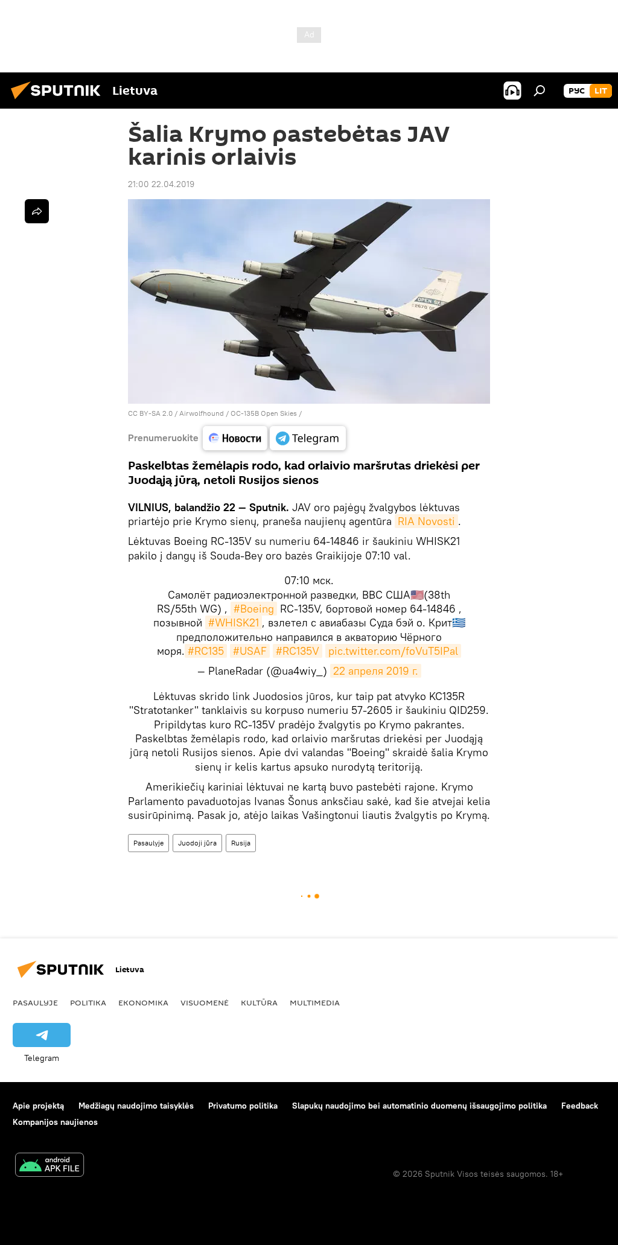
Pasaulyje (148, 842)
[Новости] (235, 438)
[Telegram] (308, 438)
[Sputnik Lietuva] (59, 100)
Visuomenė (204, 1002)
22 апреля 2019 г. (375, 671)
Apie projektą (38, 1105)
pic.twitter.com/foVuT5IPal (393, 651)
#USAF (250, 651)
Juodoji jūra (197, 842)
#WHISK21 (233, 622)
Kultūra (259, 1002)
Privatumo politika (243, 1105)
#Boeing (254, 609)
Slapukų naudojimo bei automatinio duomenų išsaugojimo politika (419, 1105)
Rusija (240, 842)
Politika (88, 1002)
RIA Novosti (426, 521)
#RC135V (297, 651)
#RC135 (206, 651)
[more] (37, 211)
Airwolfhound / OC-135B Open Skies (238, 413)
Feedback (579, 1105)
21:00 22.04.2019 (161, 184)
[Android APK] (49, 1166)
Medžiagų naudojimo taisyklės (136, 1105)
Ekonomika (143, 1002)
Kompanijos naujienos (55, 1121)
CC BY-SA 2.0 (150, 413)
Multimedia (315, 1002)
